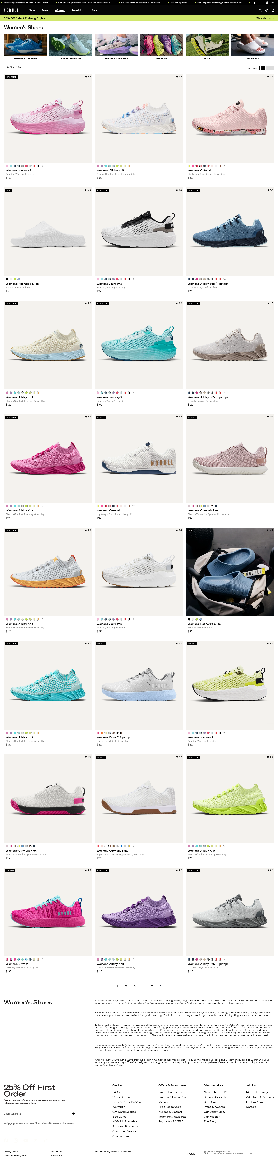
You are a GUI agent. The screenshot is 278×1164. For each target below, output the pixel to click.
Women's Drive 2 (17, 963)
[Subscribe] (73, 1114)
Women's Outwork (200, 170)
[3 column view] (261, 67)
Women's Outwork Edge (112, 850)
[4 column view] (270, 67)
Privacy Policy (11, 1152)
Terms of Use (55, 1152)
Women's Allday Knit (110, 170)
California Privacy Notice (16, 1155)
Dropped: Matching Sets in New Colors (190, 2)
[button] (254, 3)
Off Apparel (150, 2)
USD (193, 1154)
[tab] (7, 166)
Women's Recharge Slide (22, 283)
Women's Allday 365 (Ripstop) (208, 283)
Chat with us (120, 1136)
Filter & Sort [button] (16, 67)
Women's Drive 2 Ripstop (113, 737)
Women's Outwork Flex (203, 510)
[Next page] (160, 986)
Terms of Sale (56, 1155)
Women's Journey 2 (18, 170)
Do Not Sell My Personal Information (113, 1152)
